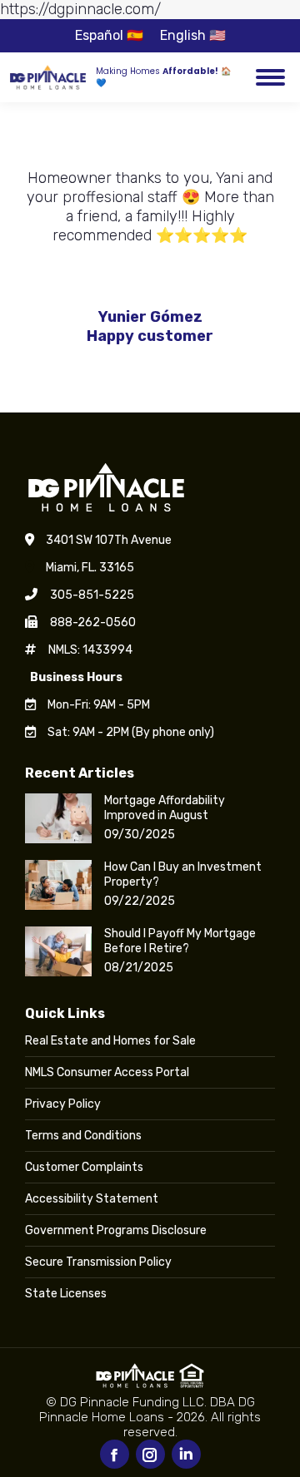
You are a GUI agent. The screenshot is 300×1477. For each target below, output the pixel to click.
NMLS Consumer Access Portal (107, 1072)
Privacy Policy (63, 1104)
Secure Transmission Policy (98, 1262)
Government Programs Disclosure (116, 1230)
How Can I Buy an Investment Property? (183, 874)
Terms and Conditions (83, 1136)
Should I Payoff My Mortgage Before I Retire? (180, 941)
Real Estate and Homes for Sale (110, 1041)
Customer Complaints (84, 1167)
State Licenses (66, 1294)
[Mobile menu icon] (270, 77)
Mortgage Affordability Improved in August (164, 807)
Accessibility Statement (91, 1199)
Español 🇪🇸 (109, 35)
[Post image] (58, 818)
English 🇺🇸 (193, 35)
